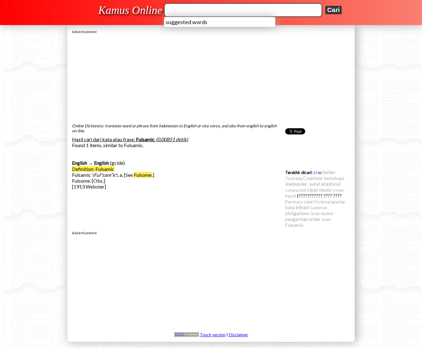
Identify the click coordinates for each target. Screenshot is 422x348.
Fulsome (143, 175)
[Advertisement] (211, 77)
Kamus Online (130, 10)
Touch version (213, 334)
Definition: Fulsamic (93, 169)
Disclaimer (238, 334)
